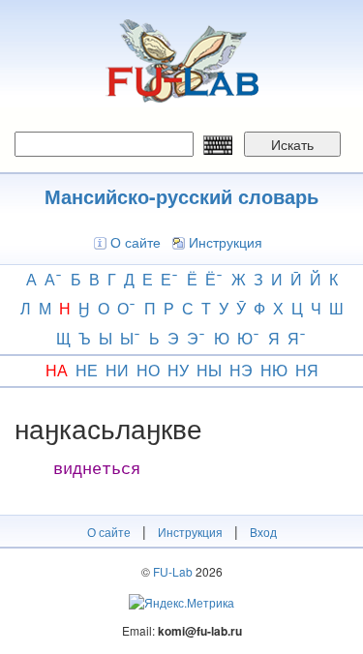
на (56, 370)
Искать (292, 144)
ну (178, 370)
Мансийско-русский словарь (181, 196)
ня (306, 370)
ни (117, 370)
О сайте (135, 242)
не (87, 370)
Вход (263, 531)
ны (209, 370)
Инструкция (225, 242)
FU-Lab (173, 571)
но (148, 370)
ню (273, 370)
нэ (241, 370)
